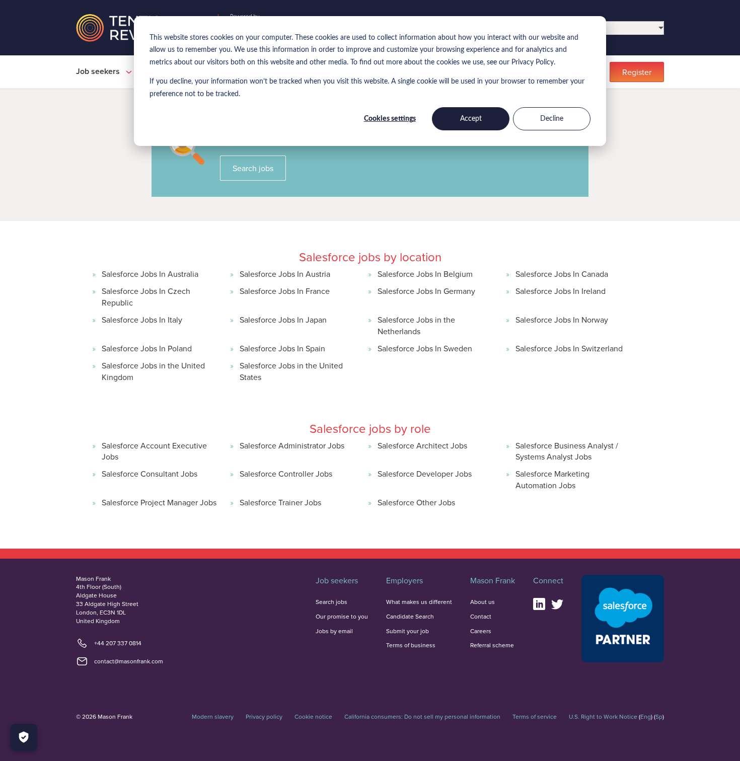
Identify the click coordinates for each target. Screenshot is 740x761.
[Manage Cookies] (23, 737)
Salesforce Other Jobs (416, 502)
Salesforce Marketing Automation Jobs (552, 479)
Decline (551, 118)
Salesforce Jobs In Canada (561, 273)
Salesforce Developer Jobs (425, 473)
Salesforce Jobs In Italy (142, 319)
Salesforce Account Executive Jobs (154, 451)
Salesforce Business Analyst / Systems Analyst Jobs (566, 451)
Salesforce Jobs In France (285, 290)
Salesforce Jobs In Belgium (425, 273)
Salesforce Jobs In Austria (285, 273)
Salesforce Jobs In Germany (426, 290)
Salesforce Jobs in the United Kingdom (153, 371)
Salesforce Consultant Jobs (149, 473)
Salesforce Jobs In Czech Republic (146, 296)
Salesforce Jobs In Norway (561, 319)
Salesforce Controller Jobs (286, 473)
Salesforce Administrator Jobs (292, 445)
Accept (471, 118)
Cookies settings (390, 118)
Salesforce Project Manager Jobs (159, 502)
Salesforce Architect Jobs (422, 445)
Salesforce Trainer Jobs (280, 502)
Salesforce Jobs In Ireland (560, 290)
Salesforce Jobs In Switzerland (569, 348)
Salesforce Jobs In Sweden (425, 348)
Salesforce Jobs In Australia (150, 273)
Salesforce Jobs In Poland (147, 348)
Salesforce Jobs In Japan (283, 319)
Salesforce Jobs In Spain (282, 348)
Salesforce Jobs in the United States (291, 371)
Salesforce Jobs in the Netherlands (416, 325)
